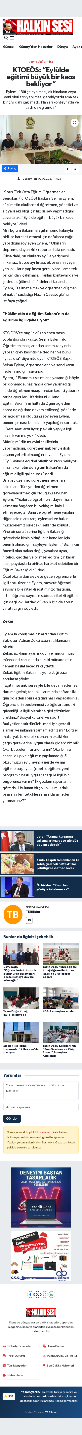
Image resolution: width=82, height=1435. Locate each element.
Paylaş (12, 168)
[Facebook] (30, 1294)
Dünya (62, 47)
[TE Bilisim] (12, 914)
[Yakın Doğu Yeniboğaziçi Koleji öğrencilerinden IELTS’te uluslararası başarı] (61, 953)
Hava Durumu (56, 1346)
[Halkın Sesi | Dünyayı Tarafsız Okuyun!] (38, 27)
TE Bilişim (51, 1412)
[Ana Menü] (12, 38)
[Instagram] (44, 1294)
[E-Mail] (29, 920)
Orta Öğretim (41, 62)
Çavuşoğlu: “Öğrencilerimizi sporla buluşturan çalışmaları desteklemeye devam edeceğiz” (19, 974)
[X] (37, 1294)
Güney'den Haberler (36, 47)
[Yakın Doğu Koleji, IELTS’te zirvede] (21, 998)
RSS (10, 1396)
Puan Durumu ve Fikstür (62, 1355)
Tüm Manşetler (17, 1365)
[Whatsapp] (52, 1294)
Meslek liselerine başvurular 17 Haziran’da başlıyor (21, 1049)
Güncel (8, 47)
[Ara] (6, 38)
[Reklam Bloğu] (41, 1197)
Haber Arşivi (15, 1375)
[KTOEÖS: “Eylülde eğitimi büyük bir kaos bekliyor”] (41, 139)
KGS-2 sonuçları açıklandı (60, 1011)
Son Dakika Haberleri (60, 1365)
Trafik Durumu (16, 1355)
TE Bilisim (26, 179)
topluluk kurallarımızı (39, 1132)
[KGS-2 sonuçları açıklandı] (61, 998)
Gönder (12, 1118)
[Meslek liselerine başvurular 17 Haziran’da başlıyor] (21, 1032)
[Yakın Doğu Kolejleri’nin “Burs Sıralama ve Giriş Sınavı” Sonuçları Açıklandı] (61, 1032)
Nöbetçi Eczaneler (19, 1346)
